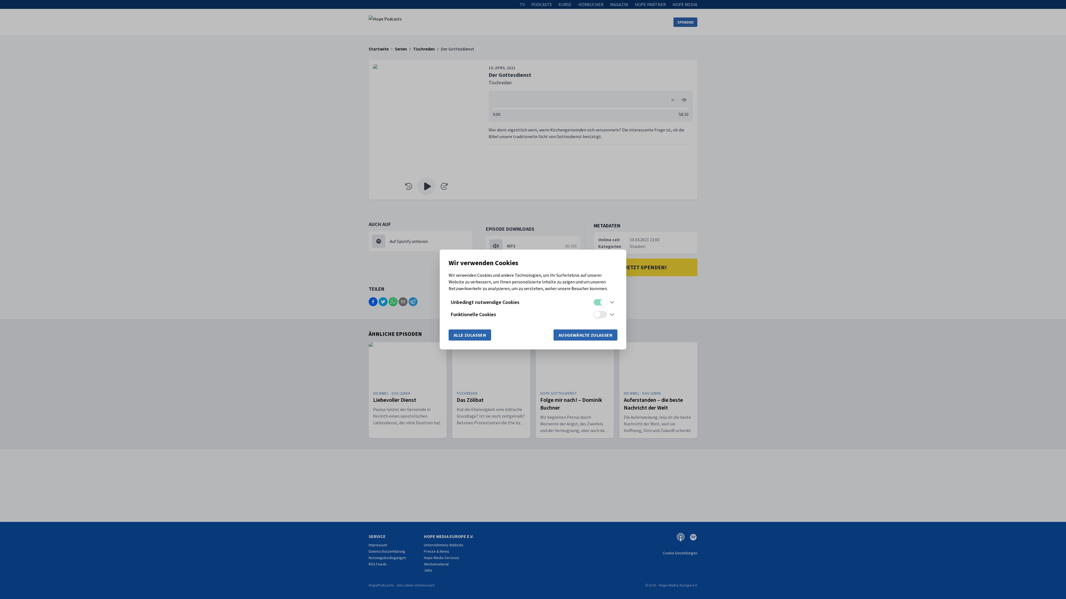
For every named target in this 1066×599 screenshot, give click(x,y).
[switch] (600, 302)
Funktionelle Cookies (473, 314)
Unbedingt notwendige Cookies (485, 302)
